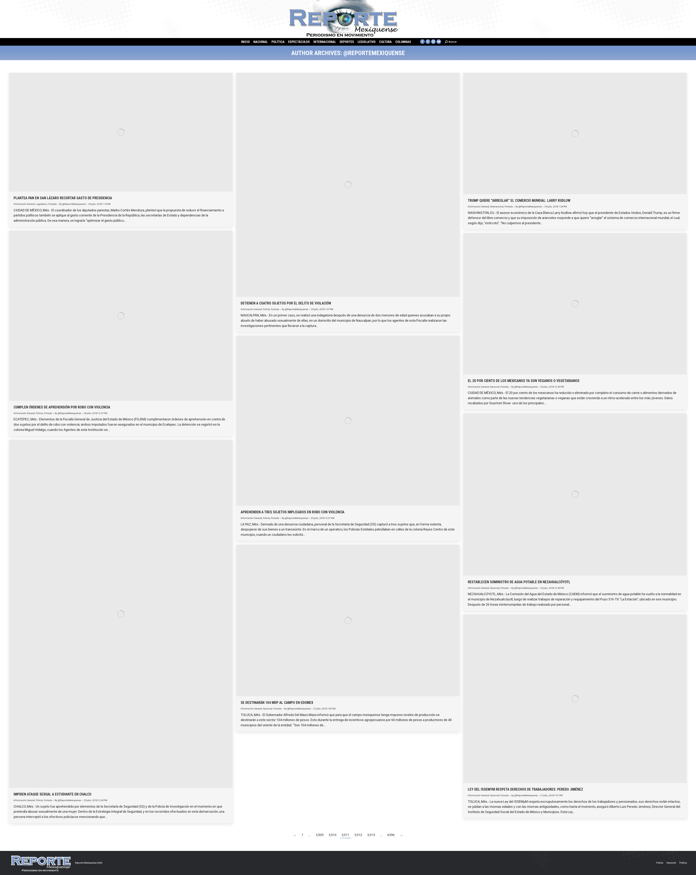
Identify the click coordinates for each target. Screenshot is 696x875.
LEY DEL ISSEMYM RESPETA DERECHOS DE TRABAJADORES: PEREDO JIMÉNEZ (525, 789)
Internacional (497, 206)
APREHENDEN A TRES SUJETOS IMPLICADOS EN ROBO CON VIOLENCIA (292, 512)
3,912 (358, 835)
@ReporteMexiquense (374, 53)
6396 (391, 835)
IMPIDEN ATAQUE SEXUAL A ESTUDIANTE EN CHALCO (52, 794)
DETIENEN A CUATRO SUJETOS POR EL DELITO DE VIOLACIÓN (286, 303)
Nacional (494, 386)
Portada (52, 204)
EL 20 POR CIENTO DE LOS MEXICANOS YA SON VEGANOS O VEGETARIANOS (523, 381)
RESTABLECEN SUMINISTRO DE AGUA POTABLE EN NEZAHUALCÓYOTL (519, 582)
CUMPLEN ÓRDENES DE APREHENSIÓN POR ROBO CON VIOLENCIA (62, 407)
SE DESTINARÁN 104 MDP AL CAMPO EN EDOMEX (277, 702)
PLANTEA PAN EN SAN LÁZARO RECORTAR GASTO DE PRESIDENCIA (63, 198)
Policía (266, 309)
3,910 (332, 835)
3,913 (371, 835)
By (72, 204)
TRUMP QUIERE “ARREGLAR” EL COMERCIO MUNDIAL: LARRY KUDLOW (519, 200)
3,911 (345, 835)
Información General (24, 204)
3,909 (320, 835)
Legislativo (41, 204)
